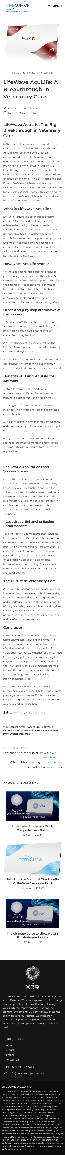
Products (9, 1050)
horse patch (34, 727)
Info (35, 113)
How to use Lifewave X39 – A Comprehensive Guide (32, 828)
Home (8, 1045)
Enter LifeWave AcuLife (17, 183)
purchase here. (29, 703)
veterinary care (20, 734)
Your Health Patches (21, 108)
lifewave (47, 727)
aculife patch (18, 727)
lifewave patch (33, 730)
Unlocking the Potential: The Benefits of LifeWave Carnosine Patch (32, 881)
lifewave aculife (13, 730)
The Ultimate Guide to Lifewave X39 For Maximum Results (32, 935)
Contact (9, 1054)
